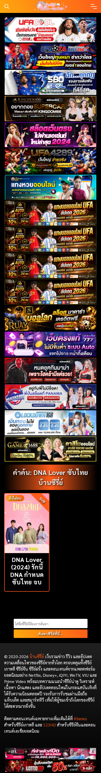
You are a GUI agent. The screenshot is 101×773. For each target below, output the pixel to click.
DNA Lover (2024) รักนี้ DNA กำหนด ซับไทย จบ (27, 570)
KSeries (80, 718)
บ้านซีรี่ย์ (37, 656)
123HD (49, 724)
